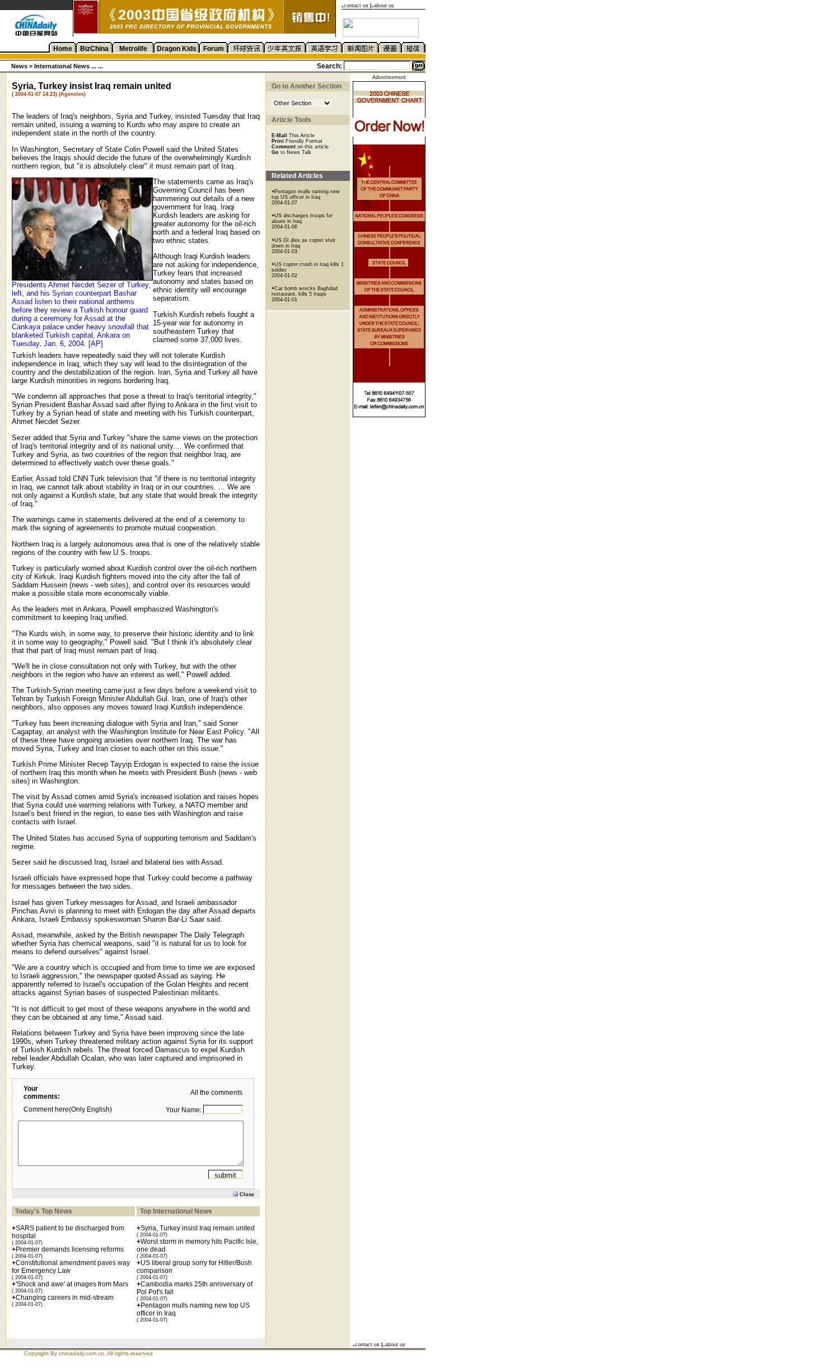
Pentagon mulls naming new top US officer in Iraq (306, 194)
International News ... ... (68, 66)
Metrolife (133, 49)
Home (62, 49)
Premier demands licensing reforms (70, 1249)
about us (384, 5)
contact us (356, 5)
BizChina (94, 49)
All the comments (216, 1093)
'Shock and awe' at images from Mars (72, 1284)
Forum (213, 49)
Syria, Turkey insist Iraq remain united (198, 1228)
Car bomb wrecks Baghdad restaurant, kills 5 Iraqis (305, 291)
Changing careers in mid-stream (65, 1297)
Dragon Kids (177, 49)
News (19, 66)
